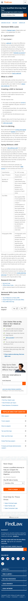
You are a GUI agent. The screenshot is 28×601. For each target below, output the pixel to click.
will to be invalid (7, 123)
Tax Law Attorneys (6, 431)
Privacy (8, 597)
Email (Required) (6, 380)
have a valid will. (16, 73)
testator (23, 102)
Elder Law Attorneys (7, 436)
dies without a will (13, 148)
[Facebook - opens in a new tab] (2, 558)
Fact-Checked (7, 39)
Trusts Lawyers (5, 421)
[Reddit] (23, 558)
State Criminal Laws (11, 503)
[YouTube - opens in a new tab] (7, 558)
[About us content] (25, 569)
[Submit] (24, 383)
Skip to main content (14, 2)
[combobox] (14, 483)
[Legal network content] (25, 588)
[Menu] (2, 2)
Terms (2, 597)
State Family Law (10, 506)
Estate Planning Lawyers (8, 441)
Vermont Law (22, 22)
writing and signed (20, 129)
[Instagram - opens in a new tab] (18, 558)
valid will (8, 43)
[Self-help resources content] (25, 578)
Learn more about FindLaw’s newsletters (11, 389)
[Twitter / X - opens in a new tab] (12, 558)
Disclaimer (15, 597)
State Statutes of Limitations (10, 405)
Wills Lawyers (5, 416)
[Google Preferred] (2, 563)
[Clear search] (23, 483)
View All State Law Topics (9, 403)
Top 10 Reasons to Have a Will (11, 298)
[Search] (25, 2)
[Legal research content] (25, 583)
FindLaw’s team (11, 30)
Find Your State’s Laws (8, 400)
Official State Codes (8, 285)
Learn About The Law (5, 22)
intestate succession (19, 53)
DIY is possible (10, 337)
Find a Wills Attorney (8, 301)
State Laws (14, 22)
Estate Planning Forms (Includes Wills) (13, 299)
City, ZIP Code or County (10, 480)
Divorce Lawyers (6, 426)
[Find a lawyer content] (25, 574)
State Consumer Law (11, 508)
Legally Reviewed (8, 36)
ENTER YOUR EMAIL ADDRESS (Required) (11, 546)
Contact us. (16, 536)
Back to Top (15, 517)
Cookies (22, 597)
